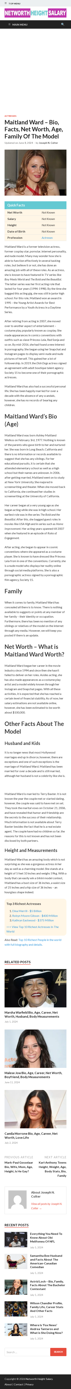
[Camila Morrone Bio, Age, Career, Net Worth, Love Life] (35, 1129)
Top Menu (14, 3)
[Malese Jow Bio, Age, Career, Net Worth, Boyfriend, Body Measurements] (35, 1068)
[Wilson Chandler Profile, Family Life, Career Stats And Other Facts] (16, 1303)
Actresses (10, 116)
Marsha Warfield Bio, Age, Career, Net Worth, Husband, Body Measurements (32, 1014)
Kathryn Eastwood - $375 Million (33, 920)
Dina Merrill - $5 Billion (27, 911)
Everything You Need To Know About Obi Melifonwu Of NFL (46, 1237)
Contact (18, 1384)
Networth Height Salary (39, 1378)
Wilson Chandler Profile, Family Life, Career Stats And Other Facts (46, 1306)
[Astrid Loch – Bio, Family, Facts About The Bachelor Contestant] (16, 1281)
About (8, 1384)
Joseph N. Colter (48, 142)
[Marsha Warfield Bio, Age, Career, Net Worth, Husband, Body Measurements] (35, 1008)
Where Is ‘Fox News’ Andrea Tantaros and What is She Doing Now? (46, 1328)
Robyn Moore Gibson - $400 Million (35, 915)
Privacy (29, 1384)
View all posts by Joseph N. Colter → (46, 1206)
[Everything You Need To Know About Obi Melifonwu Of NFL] (16, 1234)
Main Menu (19, 24)
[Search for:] (35, 1352)
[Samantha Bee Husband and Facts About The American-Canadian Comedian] (16, 1256)
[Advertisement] (35, 71)
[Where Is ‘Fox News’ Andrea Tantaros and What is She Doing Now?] (16, 1325)
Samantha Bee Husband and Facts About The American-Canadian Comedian (46, 1261)
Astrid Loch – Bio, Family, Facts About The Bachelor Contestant (47, 1285)
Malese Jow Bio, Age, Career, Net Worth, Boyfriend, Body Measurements (33, 1075)
